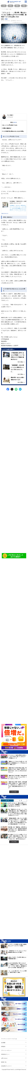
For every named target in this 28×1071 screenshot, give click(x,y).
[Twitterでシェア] (12, 389)
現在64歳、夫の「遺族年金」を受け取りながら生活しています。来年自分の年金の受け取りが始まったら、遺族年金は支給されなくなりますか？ (17, 829)
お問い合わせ (4, 1058)
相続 (17, 5)
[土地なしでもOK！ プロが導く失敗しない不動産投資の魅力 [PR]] (14, 960)
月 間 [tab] (20, 800)
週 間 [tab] (7, 800)
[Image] (14, 555)
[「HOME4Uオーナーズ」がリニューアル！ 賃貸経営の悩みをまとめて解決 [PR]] (14, 954)
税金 (24, 5)
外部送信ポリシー (5, 1054)
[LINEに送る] (16, 389)
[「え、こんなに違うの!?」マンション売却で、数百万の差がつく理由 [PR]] (14, 974)
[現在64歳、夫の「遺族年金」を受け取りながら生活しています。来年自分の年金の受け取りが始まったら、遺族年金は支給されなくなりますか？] (4, 828)
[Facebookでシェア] (8, 389)
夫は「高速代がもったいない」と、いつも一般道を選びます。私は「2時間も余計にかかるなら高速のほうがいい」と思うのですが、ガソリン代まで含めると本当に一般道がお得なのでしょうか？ (17, 812)
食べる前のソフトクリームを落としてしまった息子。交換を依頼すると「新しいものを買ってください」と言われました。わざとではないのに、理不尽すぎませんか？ (17, 836)
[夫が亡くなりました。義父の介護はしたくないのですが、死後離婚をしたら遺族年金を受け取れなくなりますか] (4, 804)
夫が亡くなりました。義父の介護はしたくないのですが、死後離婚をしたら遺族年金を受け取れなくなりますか (17, 804)
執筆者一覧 (3, 1062)
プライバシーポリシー (6, 1050)
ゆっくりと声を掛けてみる (9, 125)
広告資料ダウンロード (6, 1065)
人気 (4, 5)
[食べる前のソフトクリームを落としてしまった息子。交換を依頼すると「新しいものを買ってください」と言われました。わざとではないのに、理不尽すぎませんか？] (4, 836)
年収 (10, 5)
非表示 (15, 122)
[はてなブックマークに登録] (20, 389)
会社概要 (3, 1042)
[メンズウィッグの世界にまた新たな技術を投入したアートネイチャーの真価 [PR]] (14, 947)
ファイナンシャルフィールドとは (9, 1038)
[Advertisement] (14, 98)
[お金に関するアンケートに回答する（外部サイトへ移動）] (14, 987)
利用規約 (3, 1046)
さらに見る (14, 791)
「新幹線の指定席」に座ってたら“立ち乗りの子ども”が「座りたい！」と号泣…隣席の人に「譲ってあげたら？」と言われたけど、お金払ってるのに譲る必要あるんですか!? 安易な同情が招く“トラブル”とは (17, 821)
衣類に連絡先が (6, 128)
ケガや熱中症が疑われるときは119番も (13, 131)
